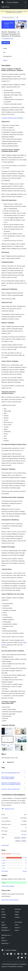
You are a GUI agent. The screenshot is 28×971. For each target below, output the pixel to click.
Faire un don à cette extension (9, 899)
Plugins (17, 914)
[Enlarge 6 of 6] (24, 746)
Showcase (18, 909)
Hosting (3, 914)
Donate (17, 927)
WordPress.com (6, 935)
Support (5, 60)
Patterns (17, 917)
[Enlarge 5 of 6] (11, 746)
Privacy (3, 917)
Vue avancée (5, 845)
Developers (4, 927)
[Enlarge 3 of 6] (11, 738)
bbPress (4, 940)
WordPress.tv (5, 930)
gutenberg (18, 840)
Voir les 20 (24, 834)
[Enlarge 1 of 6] (11, 730)
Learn (3, 922)
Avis (4, 52)
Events (17, 925)
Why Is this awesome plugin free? (10, 772)
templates (23, 840)
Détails (5, 48)
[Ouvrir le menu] (25, 2)
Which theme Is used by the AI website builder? (8, 777)
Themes (17, 912)
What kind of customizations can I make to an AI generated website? (11, 783)
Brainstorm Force (8, 38)
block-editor (17, 837)
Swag (17, 930)
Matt (3, 938)
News (3, 912)
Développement (7, 56)
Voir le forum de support (8, 886)
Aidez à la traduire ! (17, 12)
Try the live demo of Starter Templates (12, 118)
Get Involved (18, 922)
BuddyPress (5, 943)
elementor (23, 837)
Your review (4, 871)
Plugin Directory (5, 7)
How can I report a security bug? (10, 789)
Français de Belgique (10, 950)
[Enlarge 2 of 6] (24, 730)
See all (25, 871)
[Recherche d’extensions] (17, 17)
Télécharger (5, 42)
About (3, 909)
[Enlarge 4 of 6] (24, 738)
